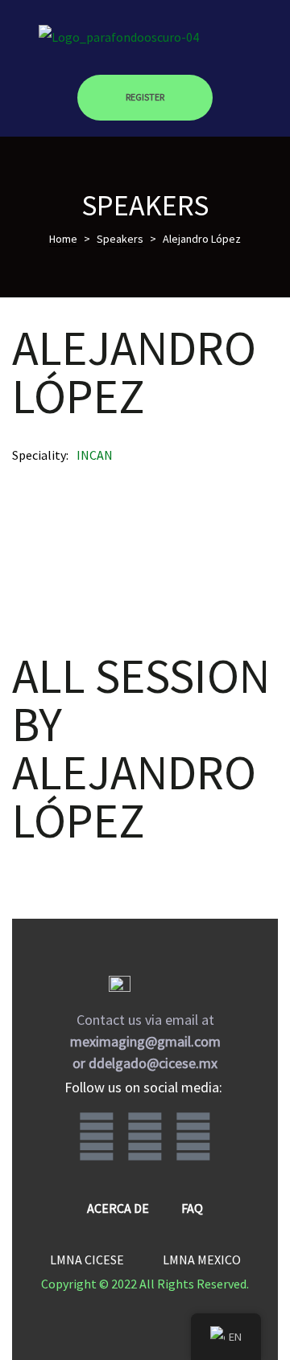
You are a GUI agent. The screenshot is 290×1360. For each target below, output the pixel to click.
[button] (145, 98)
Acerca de (118, 1208)
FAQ (192, 1208)
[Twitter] (193, 1137)
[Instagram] (145, 1137)
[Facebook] (97, 1137)
